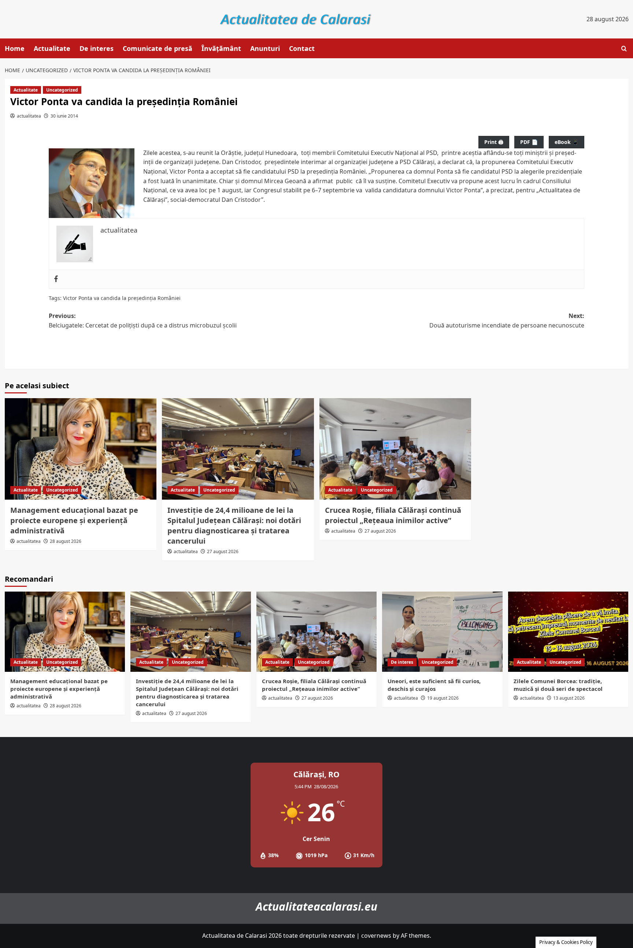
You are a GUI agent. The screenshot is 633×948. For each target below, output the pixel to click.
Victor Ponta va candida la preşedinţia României (122, 298)
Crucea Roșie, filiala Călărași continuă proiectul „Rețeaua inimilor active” (393, 515)
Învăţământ (221, 48)
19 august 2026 (443, 698)
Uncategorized (62, 90)
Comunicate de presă (157, 48)
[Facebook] (56, 279)
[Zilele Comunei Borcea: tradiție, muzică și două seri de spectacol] (568, 632)
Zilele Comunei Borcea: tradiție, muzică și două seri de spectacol (558, 684)
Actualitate (52, 48)
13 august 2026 (569, 698)
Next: (506, 320)
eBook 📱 (566, 141)
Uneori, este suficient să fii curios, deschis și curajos (434, 684)
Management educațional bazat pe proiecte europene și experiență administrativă (74, 520)
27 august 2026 (222, 551)
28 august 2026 (65, 541)
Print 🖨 (493, 141)
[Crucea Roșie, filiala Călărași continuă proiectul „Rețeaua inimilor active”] (395, 448)
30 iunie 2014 (64, 116)
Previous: (143, 320)
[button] (624, 49)
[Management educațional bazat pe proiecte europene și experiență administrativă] (81, 448)
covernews (376, 936)
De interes (96, 48)
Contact (302, 48)
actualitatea (29, 116)
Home (15, 48)
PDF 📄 (529, 141)
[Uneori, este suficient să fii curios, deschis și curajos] (442, 632)
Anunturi (265, 48)
